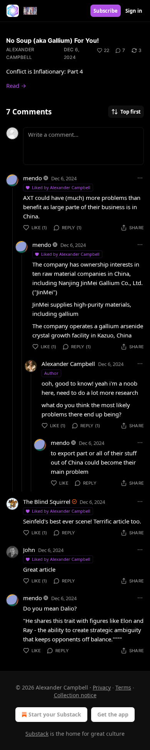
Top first (130, 111)
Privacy (102, 687)
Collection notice (75, 695)
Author (51, 373)
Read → (16, 85)
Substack (36, 733)
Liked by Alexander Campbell (61, 187)
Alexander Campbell (20, 53)
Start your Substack (54, 714)
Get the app (112, 714)
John (29, 550)
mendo (32, 178)
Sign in (133, 10)
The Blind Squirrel (46, 501)
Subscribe (105, 10)
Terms (123, 687)
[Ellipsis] (140, 178)
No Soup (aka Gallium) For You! (52, 40)
